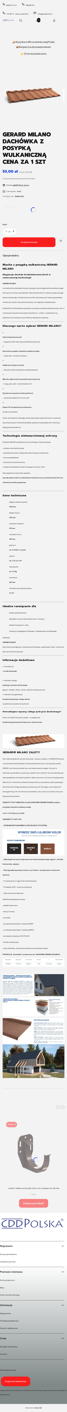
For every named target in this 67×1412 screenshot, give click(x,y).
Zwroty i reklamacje (9, 1328)
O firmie (3, 1354)
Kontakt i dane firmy (9, 1347)
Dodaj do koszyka (29, 242)
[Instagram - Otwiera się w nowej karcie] (11, 1234)
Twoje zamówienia (8, 1254)
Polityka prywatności (9, 1321)
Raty (2, 1288)
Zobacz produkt (33, 1203)
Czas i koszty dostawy (10, 1295)
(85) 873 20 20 (12, 5)
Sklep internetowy (32, 1408)
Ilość (5, 224)
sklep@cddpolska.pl (45, 14)
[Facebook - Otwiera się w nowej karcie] (3, 1234)
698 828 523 (30, 5)
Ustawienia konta (7, 1262)
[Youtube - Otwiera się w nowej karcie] (20, 1234)
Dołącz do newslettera (15, 1381)
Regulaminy (5, 1313)
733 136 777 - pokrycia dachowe (17, 14)
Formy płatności (7, 1280)
